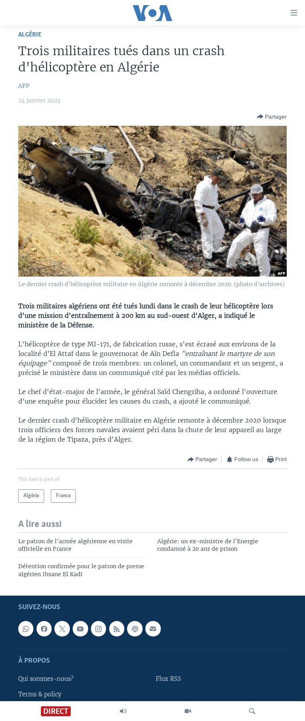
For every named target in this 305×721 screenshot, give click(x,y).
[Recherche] (252, 711)
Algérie (29, 34)
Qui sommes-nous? (45, 679)
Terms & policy (39, 694)
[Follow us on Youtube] (80, 628)
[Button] (272, 116)
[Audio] (123, 711)
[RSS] (116, 628)
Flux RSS (168, 679)
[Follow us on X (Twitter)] (61, 628)
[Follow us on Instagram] (98, 628)
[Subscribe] (152, 628)
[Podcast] (134, 628)
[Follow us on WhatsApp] (25, 628)
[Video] (188, 711)
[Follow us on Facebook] (44, 628)
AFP (23, 85)
